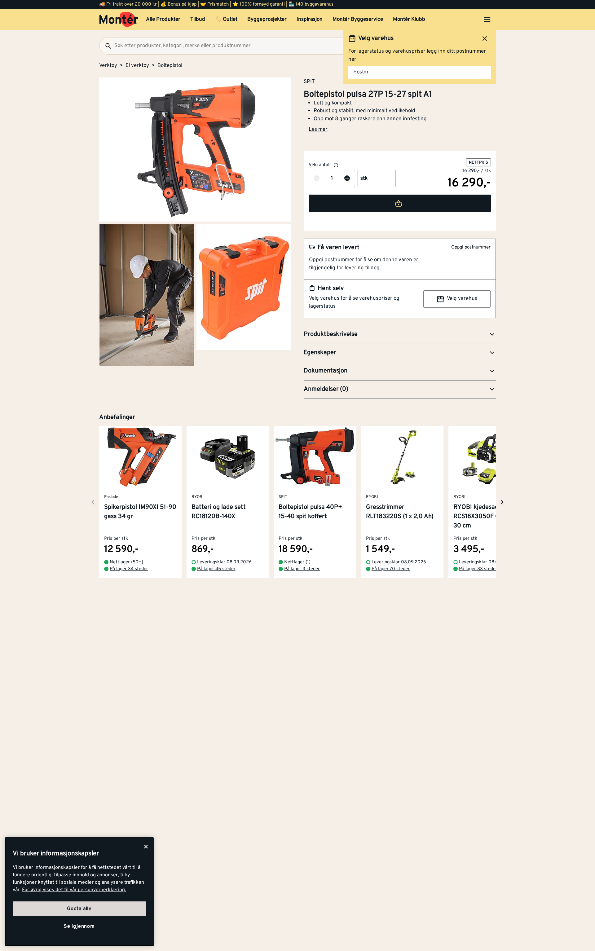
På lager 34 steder (129, 569)
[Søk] (105, 45)
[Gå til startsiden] (119, 19)
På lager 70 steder (391, 569)
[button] (400, 335)
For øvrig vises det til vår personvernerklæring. (74, 890)
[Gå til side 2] (146, 295)
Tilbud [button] (197, 19)
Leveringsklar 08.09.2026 (224, 562)
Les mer (318, 129)
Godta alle (79, 909)
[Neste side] (93, 502)
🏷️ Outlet (226, 19)
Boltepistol (169, 65)
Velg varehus (462, 298)
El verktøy (137, 65)
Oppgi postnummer (471, 247)
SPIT (309, 81)
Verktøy (108, 65)
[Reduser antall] (316, 179)
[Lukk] (146, 846)
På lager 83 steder (478, 569)
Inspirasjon (310, 19)
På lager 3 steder (302, 569)
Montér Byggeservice (358, 19)
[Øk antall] (347, 179)
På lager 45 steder (216, 569)
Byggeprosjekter (267, 19)
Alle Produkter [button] (163, 19)
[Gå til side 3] (243, 287)
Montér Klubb (409, 19)
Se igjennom (79, 926)
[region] (79, 891)
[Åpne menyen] (487, 19)
